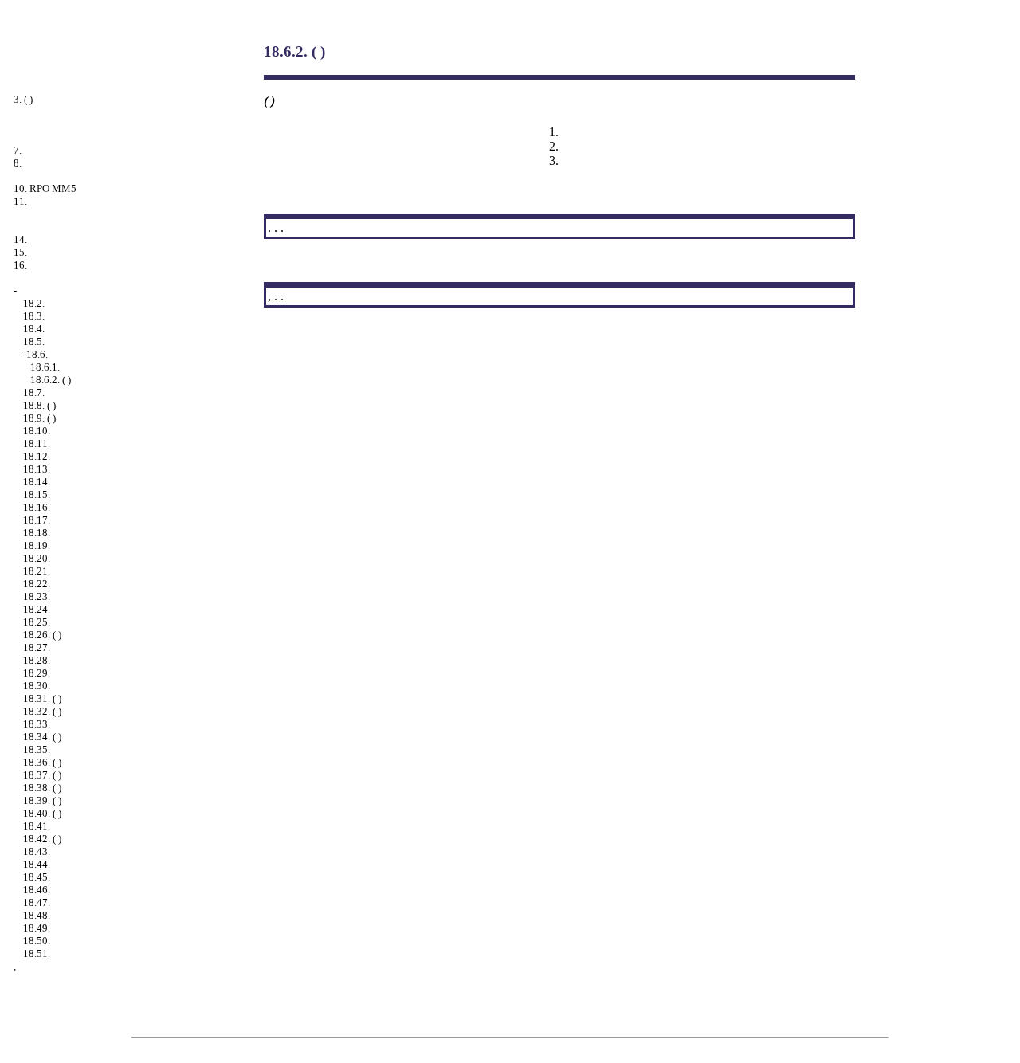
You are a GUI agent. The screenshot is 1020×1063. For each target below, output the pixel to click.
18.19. (36, 545)
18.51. (36, 953)
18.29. (36, 673)
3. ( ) (23, 99)
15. (20, 252)
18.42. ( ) (42, 839)
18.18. (36, 533)
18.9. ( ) (39, 418)
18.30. (36, 686)
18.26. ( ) (42, 635)
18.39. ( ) (42, 800)
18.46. (36, 890)
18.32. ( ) (42, 711)
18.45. (36, 877)
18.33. (36, 724)
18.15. (36, 494)
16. (20, 265)
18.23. (36, 596)
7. (18, 150)
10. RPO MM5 (45, 188)
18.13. (36, 469)
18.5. (34, 341)
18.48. (36, 915)
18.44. (36, 864)
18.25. (36, 622)
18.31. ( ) (42, 698)
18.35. (36, 749)
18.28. (36, 660)
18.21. (36, 571)
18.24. (36, 609)
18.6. (37, 354)
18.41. (36, 826)
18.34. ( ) (42, 737)
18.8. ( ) (39, 405)
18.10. (36, 431)
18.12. (36, 456)
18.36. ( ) (42, 762)
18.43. (36, 851)
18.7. (34, 392)
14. (20, 239)
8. (18, 163)
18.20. (36, 558)
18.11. (36, 443)
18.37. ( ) (42, 775)
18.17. (36, 520)
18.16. (36, 507)
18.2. (34, 303)
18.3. (34, 316)
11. (20, 201)
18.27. (36, 647)
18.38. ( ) (42, 788)
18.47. (36, 902)
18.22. (36, 584)
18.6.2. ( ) (50, 380)
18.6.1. (45, 367)
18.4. (34, 329)
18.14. (36, 482)
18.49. (36, 928)
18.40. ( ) (42, 813)
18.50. (36, 941)
